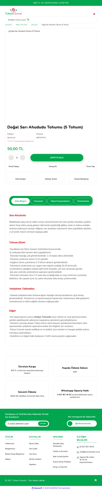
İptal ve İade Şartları (61, 456)
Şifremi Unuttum (35, 459)
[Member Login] (87, 11)
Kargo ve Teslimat (60, 467)
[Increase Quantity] (22, 157)
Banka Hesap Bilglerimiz (14, 454)
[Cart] (94, 11)
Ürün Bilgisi (20, 201)
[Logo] (13, 11)
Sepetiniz (32, 464)
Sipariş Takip (34, 443)
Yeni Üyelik (33, 449)
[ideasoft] (37, 488)
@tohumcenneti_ (83, 423)
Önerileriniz (83, 201)
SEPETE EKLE (56, 157)
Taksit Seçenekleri (60, 201)
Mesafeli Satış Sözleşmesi (58, 444)
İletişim (8, 459)
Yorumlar (38, 201)
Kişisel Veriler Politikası (62, 462)
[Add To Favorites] (91, 157)
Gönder (43, 423)
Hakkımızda (9, 443)
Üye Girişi (33, 454)
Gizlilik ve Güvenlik (60, 451)
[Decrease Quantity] (11, 157)
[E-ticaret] (50, 488)
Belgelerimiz (10, 449)
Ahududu (39, 134)
